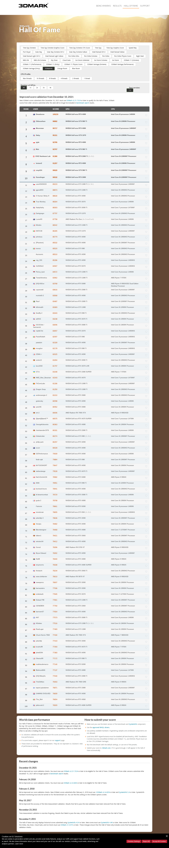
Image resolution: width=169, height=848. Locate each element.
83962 (55, 278)
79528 (55, 471)
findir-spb (39, 459)
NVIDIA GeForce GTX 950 (78, 512)
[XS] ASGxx (40, 283)
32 (26, 308)
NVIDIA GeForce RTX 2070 (76, 331)
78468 (55, 530)
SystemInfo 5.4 (124, 792)
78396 (55, 547)
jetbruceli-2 (40, 705)
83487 (55, 301)
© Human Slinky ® (42, 196)
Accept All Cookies (159, 841)
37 (26, 338)
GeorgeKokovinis (42, 424)
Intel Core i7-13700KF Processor (123, 530)
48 (26, 402)
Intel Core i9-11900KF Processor (123, 301)
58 (26, 461)
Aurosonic (39, 254)
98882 (55, 121)
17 (26, 220)
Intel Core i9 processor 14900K (123, 114)
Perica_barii (40, 272)
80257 (55, 442)
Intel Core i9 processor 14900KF (123, 128)
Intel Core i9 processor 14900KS (123, 260)
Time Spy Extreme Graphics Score (52, 48)
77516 (55, 623)
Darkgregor (40, 213)
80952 (55, 407)
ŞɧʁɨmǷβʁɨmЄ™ (42, 418)
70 (26, 531)
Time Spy (98, 48)
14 (26, 203)
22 (26, 250)
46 (26, 390)
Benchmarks (103, 5)
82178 (55, 348)
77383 (55, 653)
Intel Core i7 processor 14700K (122, 418)
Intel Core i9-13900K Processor (123, 121)
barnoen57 (40, 612)
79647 (55, 465)
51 (26, 420)
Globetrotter (40, 436)
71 (26, 537)
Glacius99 (39, 658)
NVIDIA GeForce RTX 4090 (76, 114)
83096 (55, 325)
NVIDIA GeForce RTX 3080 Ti (76, 325)
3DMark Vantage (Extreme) (96, 64)
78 (26, 578)
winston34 (39, 541)
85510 (55, 254)
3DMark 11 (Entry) (52, 64)
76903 (55, 682)
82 (26, 601)
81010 (55, 395)
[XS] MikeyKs (41, 676)
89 (26, 642)
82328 (55, 343)
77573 (55, 617)
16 (26, 214)
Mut (37, 149)
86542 (55, 225)
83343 (55, 313)
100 (26, 706)
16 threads (40, 78)
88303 (55, 208)
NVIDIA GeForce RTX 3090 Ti (76, 207)
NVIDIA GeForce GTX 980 (75, 248)
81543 (55, 378)
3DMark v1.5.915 (67, 825)
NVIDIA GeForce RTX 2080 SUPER (78, 372)
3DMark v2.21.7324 (73, 100)
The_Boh (39, 699)
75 (26, 560)
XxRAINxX (39, 266)
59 (26, 466)
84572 (55, 272)
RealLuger (40, 629)
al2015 (38, 319)
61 (26, 478)
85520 (55, 248)
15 (26, 209)
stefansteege (40, 471)
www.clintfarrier (41, 576)
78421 (55, 536)
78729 (55, 495)
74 (26, 554)
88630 (55, 196)
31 (26, 302)
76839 (55, 694)
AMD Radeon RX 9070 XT (75, 576)
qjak (37, 142)
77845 (55, 594)
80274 (55, 436)
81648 (55, 372)
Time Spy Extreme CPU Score (79, 48)
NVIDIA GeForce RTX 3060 (76, 535)
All (24, 88)
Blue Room (76, 68)
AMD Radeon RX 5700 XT (75, 547)
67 (26, 513)
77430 (55, 635)
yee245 (38, 407)
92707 (55, 149)
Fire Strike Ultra (73, 56)
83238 (55, 319)
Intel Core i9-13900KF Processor (123, 156)
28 (26, 285)
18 (26, 226)
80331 (55, 430)
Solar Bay (38, 52)
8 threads (52, 78)
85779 (55, 237)
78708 (55, 500)
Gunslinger (40, 177)
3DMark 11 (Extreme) (131, 60)
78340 (55, 559)
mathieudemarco (42, 664)
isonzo (38, 248)
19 (26, 232)
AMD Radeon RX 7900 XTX (76, 413)
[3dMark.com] (33, 5)
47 (26, 396)
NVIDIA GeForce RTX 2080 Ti (80, 156)
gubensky (39, 401)
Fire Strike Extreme (90, 56)
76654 (55, 699)
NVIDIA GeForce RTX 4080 (76, 128)
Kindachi (39, 571)
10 (26, 178)
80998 (55, 401)
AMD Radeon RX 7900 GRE (76, 682)
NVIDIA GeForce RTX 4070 (76, 378)
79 (26, 583)
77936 (55, 588)
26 (26, 273)
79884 (55, 460)
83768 (55, 284)
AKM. (38, 483)
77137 (55, 670)
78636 (55, 518)
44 (26, 379)
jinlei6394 (39, 652)
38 (26, 344)
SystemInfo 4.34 (73, 822)
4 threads (64, 78)
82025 (55, 354)
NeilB (38, 559)
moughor (39, 348)
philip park (39, 442)
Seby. (38, 135)
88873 (55, 190)
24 (26, 261)
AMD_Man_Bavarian (43, 378)
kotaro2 (39, 163)
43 (26, 373)
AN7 (37, 617)
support (57, 740)
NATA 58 (39, 231)
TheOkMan (40, 682)
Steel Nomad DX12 (98, 52)
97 (26, 689)
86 (26, 624)
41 (26, 361)
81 (26, 595)
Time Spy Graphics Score (115, 48)
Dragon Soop (41, 389)
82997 (55, 337)
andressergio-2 (41, 395)
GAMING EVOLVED (43, 693)
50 (26, 414)
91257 (55, 163)
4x (50, 88)
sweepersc (40, 582)
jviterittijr (39, 641)
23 (26, 255)
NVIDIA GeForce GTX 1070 (76, 135)
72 (26, 542)
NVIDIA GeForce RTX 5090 (76, 506)
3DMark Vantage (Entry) (31, 68)
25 (26, 267)
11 (26, 185)
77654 (55, 612)
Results (117, 5)
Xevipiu (38, 524)
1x (30, 88)
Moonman (40, 128)
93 (26, 665)
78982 (55, 477)
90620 (55, 170)
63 (26, 490)
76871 (55, 688)
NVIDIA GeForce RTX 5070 (76, 266)
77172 (55, 658)
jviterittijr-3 (39, 518)
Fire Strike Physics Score (122, 56)
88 (26, 636)
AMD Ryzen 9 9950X (118, 477)
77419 (55, 641)
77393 (55, 647)
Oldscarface (40, 121)
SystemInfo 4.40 (107, 822)
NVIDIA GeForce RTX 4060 (76, 699)
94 (26, 671)
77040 (55, 676)
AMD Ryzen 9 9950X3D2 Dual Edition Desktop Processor (124, 285)
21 (26, 244)
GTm (38, 372)
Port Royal (26, 52)
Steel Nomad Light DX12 (31, 56)
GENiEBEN (40, 606)
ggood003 (39, 190)
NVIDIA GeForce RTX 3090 (76, 177)
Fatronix (39, 506)
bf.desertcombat (42, 495)
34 (26, 320)
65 (26, 502)
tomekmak (40, 512)
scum (38, 448)
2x (37, 88)
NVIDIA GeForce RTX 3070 (76, 202)
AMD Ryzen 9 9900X (118, 682)
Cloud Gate (66, 60)
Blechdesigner (41, 530)
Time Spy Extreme (29, 48)
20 (26, 238)
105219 (55, 114)
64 (26, 496)
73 (26, 548)
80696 (55, 413)
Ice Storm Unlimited (82, 60)
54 (26, 437)
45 (26, 385)
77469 (55, 629)
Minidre (38, 225)
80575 (55, 419)
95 (26, 677)
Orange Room (62, 68)
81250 (55, 389)
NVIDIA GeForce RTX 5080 (76, 283)
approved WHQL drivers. (101, 727)
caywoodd (39, 290)
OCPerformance (42, 454)
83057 (55, 331)
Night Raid (140, 56)
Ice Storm (115, 60)
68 (26, 519)
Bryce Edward (41, 553)
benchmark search (82, 103)
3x (44, 88)
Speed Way (133, 48)
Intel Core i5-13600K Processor (122, 325)
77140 (55, 664)
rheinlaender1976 (42, 430)
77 (26, 572)
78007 (55, 582)
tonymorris (40, 565)
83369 (55, 307)
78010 (55, 577)
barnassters (40, 588)
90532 (55, 177)
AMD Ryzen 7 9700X (118, 278)
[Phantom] (39, 243)
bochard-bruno (41, 489)
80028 (55, 448)
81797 (55, 366)
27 (26, 279)
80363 (55, 424)
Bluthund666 (40, 670)
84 (26, 613)
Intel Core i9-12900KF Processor (123, 177)
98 (26, 695)
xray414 (39, 170)
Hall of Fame (131, 5)
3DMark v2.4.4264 (70, 783)
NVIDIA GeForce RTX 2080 (76, 688)
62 (26, 484)
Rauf (37, 301)
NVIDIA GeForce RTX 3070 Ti (76, 319)
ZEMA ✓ (39, 354)
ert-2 (37, 413)
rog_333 (39, 260)
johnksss (39, 237)
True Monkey (41, 202)
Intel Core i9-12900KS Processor (123, 213)
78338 (55, 565)
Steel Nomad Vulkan (117, 52)
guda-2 (38, 500)
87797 (55, 213)
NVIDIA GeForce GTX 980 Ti (76, 121)
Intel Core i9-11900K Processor (122, 483)
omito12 (39, 360)
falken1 (38, 535)
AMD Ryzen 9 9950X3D (119, 413)
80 (26, 589)
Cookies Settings (134, 841)
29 (26, 291)
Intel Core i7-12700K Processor (122, 594)
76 (26, 566)
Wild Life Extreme (40, 60)
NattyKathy (40, 207)
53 (26, 431)
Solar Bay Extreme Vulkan (78, 52)
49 (26, 408)
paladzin (39, 342)
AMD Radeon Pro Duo (80, 219)
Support (145, 5)
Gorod (38, 547)
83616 (55, 290)
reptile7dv (39, 331)
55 (26, 443)
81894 (55, 360)
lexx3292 (39, 366)
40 (26, 355)
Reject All (146, 841)
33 (26, 314)
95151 (55, 135)
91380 (55, 156)
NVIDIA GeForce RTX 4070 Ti (76, 471)
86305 (55, 231)
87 (26, 630)
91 (26, 654)
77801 (55, 600)
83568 (55, 296)
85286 (55, 260)
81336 (55, 383)
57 (26, 455)
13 (26, 197)
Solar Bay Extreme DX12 (55, 52)
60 (26, 472)
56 (26, 449)
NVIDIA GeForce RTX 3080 (76, 395)
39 (26, 349)
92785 (55, 142)
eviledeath (39, 594)
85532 (55, 243)
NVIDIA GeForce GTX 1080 (76, 307)
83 (26, 607)
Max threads (27, 78)
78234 (55, 571)
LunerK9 (39, 219)
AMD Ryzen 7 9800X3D (119, 635)
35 (26, 326)
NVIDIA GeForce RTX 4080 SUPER (78, 565)
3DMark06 (48, 68)
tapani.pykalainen (42, 688)
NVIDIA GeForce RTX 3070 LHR (77, 366)
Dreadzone (40, 114)
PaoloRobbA (40, 337)
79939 (55, 454)
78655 (55, 512)
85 (26, 619)
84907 (55, 266)
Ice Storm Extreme (100, 60)
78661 (55, 506)
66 (26, 507)
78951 (55, 483)
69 (26, 525)
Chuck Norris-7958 (43, 635)
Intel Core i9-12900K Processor (122, 307)
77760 (55, 606)
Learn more (19, 844)
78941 (55, 489)
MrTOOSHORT (41, 465)
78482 (55, 524)
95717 (55, 128)
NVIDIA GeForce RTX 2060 (76, 606)
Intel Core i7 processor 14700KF (123, 207)
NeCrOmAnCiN (41, 477)
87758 (55, 219)
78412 (55, 541)
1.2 (130, 90)
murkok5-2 (40, 295)
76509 (55, 705)
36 (26, 332)
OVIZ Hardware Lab (42, 156)
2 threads (75, 78)
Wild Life (26, 60)
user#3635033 (41, 184)
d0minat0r (39, 307)
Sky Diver (54, 60)
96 (26, 683)
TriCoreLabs (40, 383)
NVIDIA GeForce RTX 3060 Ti (76, 571)
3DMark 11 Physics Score (73, 64)
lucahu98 (39, 647)
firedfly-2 (39, 313)
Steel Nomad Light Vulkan (54, 56)
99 (26, 700)
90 (26, 648)
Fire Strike (105, 56)
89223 (55, 184)
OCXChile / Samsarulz (38, 326)
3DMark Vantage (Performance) (122, 64)
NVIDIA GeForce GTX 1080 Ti (80, 184)
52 (26, 425)
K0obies (39, 623)
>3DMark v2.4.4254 (103, 792)
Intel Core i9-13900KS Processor (123, 190)
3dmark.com (106, 748)
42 (26, 367)
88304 (55, 202)
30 (26, 297)
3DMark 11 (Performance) (32, 64)
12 (26, 191)
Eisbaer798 (40, 600)
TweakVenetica (41, 278)
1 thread (87, 78)
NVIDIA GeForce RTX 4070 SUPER (78, 418)
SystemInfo (133, 724)
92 (26, 659)
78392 (55, 553)
